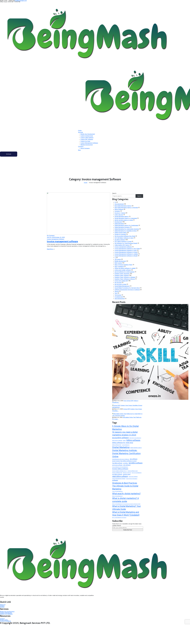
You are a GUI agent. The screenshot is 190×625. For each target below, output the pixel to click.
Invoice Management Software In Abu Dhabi (127, 248)
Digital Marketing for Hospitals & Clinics (126, 230)
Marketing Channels (127, 472)
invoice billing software (120, 469)
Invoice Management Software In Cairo (126, 250)
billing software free (116, 444)
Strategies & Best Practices (124, 483)
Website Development (86, 144)
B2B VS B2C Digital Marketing (135, 437)
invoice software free (117, 472)
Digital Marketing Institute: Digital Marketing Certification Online (126, 453)
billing (124, 440)
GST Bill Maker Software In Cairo (124, 238)
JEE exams (118, 259)
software (115, 480)
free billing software (117, 463)
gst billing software (120, 239)
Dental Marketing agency (122, 216)
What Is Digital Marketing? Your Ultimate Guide (126, 507)
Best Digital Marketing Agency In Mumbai (126, 207)
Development (118, 222)
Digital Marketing (119, 223)
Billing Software (119, 209)
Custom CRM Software (86, 137)
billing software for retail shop (122, 443)
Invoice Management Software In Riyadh (126, 255)
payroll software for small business (124, 272)
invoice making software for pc (119, 470)
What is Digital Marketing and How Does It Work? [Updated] (125, 513)
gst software (126, 465)
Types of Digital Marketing (117, 491)
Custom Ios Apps (85, 141)
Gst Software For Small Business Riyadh (126, 243)
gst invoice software (117, 465)
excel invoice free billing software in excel (124, 461)
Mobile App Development (87, 134)
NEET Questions (119, 266)
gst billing (125, 463)
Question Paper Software (122, 275)
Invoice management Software (123, 247)
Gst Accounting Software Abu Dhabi (125, 236)
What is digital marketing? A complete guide (125, 500)
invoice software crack (133, 470)
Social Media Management (122, 286)
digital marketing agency (136, 447)
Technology (118, 295)
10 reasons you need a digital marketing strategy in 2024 (125, 433)
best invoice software (117, 440)
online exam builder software (123, 270)
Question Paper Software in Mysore (125, 279)
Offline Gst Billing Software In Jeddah (125, 268)
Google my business (120, 234)
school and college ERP (121, 280)
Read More (50, 249)
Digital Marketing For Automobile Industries (127, 229)
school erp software (133, 476)
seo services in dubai (120, 284)
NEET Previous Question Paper (123, 264)
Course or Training (120, 213)
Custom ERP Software (86, 139)
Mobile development (120, 261)
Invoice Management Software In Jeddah (126, 254)
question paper (126, 474)
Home (79, 130)
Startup (117, 291)
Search (114, 193)
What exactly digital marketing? (126, 493)
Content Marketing (125, 444)
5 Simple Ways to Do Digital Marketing (125, 427)
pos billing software (117, 474)
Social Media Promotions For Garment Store (127, 288)
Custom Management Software (89, 143)
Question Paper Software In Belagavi (125, 277)
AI (115, 202)
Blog (79, 150)
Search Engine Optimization (131, 478)
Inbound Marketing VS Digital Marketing (120, 467)
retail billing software (120, 476)
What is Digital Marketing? (117, 496)
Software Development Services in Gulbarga (127, 289)
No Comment (50, 235)
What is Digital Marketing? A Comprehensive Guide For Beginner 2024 (126, 503)
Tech (116, 293)
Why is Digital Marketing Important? (119, 517)
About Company (85, 148)
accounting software (120, 438)
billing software (133, 440)
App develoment (119, 204)
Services (80, 132)
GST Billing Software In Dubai (123, 241)
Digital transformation (121, 232)
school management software (118, 478)
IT (115, 257)
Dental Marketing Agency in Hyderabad (126, 218)
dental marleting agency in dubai (124, 220)
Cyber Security (119, 214)
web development (120, 298)
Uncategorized (119, 297)
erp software (133, 459)
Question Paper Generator (122, 273)
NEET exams (118, 263)
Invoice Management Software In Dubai (126, 252)
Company (80, 146)
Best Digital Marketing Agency (123, 205)
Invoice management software (62, 241)
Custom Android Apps (86, 136)
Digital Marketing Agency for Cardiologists (126, 225)
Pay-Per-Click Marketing (136, 472)
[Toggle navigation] (2, 108)
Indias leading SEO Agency (122, 245)
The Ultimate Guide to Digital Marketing (125, 487)
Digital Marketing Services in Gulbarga (120, 459)
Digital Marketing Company (122, 227)
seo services (118, 282)
